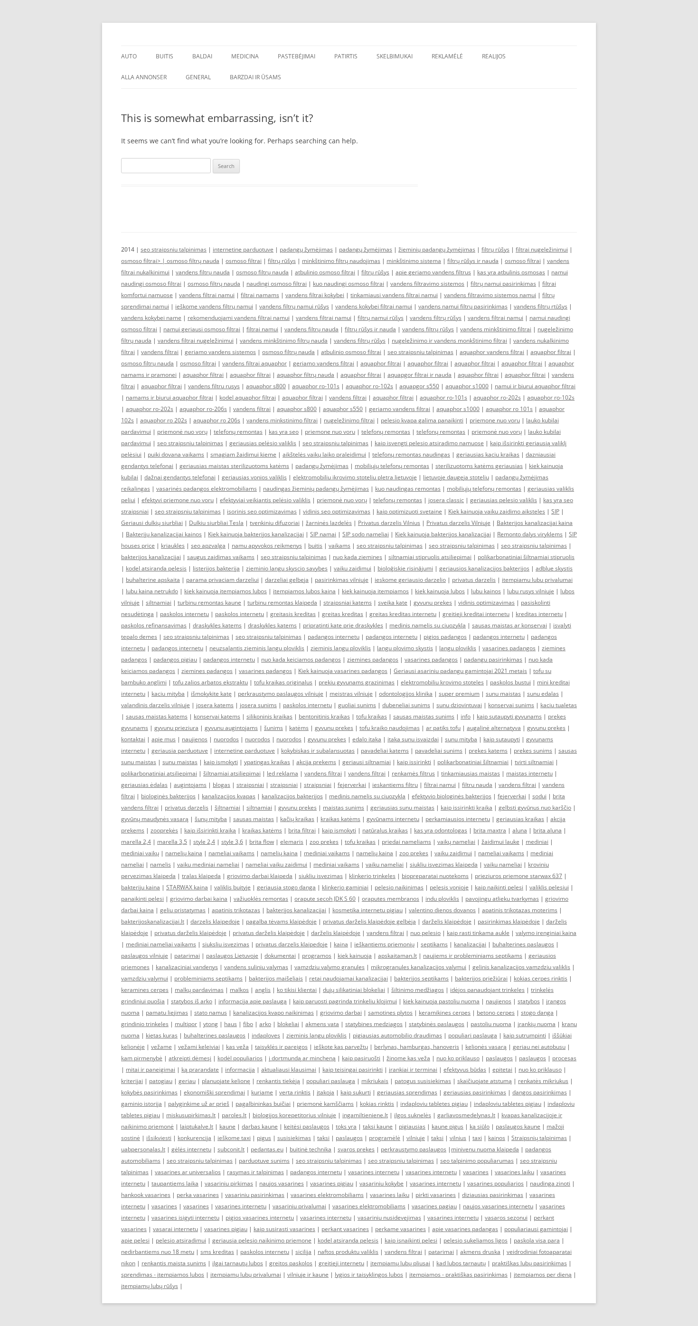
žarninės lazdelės (329, 523)
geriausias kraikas (520, 819)
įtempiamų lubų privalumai (245, 1274)
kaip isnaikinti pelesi (411, 1240)
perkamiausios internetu (457, 819)
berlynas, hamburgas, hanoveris (416, 1047)
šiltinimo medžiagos (417, 990)
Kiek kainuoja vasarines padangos (342, 671)
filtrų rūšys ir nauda (473, 261)
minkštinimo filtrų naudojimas (341, 261)
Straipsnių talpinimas (539, 1138)
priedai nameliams (406, 842)
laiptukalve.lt (196, 1126)
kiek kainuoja (355, 956)
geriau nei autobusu (539, 1047)
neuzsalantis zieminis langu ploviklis (256, 648)
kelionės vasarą (486, 1047)
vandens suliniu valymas (256, 967)
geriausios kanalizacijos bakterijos (484, 568)
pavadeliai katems (385, 751)
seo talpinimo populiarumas (477, 1161)
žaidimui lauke (500, 842)
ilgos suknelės (412, 1115)
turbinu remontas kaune (209, 602)
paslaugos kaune (518, 1126)
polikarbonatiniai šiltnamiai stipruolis (526, 557)
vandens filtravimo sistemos (427, 284)
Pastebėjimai (296, 56)
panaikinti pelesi (142, 899)
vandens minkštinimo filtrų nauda (284, 340)
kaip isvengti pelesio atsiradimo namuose (429, 443)
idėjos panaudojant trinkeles (487, 990)
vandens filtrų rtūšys (540, 306)
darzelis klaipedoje (215, 921)
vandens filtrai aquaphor (254, 363)
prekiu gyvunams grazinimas (357, 682)
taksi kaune (378, 1126)
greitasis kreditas (293, 614)
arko (265, 1024)
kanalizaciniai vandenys (187, 967)
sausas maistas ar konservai (509, 625)
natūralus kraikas (385, 830)
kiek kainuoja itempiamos (375, 591)
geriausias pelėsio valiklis (262, 443)
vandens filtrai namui (207, 295)
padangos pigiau (175, 659)
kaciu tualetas (558, 705)
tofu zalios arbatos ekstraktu (210, 682)
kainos (496, 1138)
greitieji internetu (341, 1263)
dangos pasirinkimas (539, 1092)
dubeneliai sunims (406, 705)
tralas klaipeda (201, 876)
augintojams (190, 785)
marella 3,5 (172, 842)
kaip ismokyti (221, 762)
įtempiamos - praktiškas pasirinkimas (458, 1274)
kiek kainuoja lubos (440, 591)
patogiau (160, 1081)
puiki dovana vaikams (176, 454)
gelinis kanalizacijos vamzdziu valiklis (521, 967)
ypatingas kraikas (267, 762)
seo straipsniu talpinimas (174, 249)
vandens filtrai (160, 352)
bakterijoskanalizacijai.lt (152, 921)
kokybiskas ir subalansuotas (318, 751)
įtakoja (325, 1092)
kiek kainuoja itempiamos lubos (225, 591)
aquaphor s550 (343, 409)
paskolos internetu (184, 614)
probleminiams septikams (208, 978)
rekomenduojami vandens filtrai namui (239, 318)
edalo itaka (366, 739)
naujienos (195, 739)
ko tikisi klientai (297, 990)
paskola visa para (537, 1240)
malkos (239, 990)
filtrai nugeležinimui (542, 249)
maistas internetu (529, 773)
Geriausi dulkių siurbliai (152, 523)
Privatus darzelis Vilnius (389, 523)
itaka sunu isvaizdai (413, 739)
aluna (519, 830)
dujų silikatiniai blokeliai (354, 990)
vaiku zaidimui (352, 568)
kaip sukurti (355, 1092)
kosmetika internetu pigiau (367, 910)
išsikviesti (158, 1138)
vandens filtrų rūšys (436, 318)
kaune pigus (447, 1126)
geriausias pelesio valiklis (503, 500)
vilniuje (415, 1138)
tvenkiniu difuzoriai (275, 523)
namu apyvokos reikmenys (267, 546)
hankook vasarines (145, 1195)
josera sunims (258, 705)
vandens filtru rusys (214, 386)
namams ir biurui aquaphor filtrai (169, 397)
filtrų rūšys (495, 249)
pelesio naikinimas (399, 887)
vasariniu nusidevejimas (389, 1218)
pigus (264, 1138)
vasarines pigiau (331, 1183)
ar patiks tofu (443, 728)
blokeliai (288, 1024)
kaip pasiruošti (361, 1058)
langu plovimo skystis (405, 648)
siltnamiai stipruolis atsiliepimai (430, 557)
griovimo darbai (341, 1013)
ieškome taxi (234, 1138)
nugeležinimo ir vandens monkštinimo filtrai (449, 340)
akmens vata (322, 1024)
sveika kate (392, 602)
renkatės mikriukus (543, 1081)
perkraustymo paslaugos (413, 1149)
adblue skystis (554, 568)
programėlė (384, 1138)
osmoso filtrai (244, 261)
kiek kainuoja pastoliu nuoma (441, 1001)
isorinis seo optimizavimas (262, 511)
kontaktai (133, 739)
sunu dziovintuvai (459, 705)
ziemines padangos (372, 659)
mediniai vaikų (140, 853)
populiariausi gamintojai (536, 1229)
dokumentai (280, 956)
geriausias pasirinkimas (474, 1092)
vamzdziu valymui (144, 978)
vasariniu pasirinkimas (254, 1195)
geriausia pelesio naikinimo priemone (261, 1240)
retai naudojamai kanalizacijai (348, 978)
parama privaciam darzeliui (222, 580)
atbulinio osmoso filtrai (325, 272)
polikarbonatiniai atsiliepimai (159, 773)
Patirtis (346, 56)
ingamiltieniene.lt (365, 1115)
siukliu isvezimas (321, 876)
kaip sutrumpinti (524, 1035)
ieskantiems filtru (395, 785)
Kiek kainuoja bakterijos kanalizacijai (256, 534)
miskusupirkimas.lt (191, 1115)
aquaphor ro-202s (497, 397)
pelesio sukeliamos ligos (475, 1240)
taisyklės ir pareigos (281, 1047)
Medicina (245, 56)
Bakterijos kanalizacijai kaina (535, 523)
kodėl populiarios (240, 1058)
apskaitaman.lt (397, 956)
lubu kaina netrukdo (152, 591)
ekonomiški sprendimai (214, 1092)
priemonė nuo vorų (182, 432)
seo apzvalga (208, 546)
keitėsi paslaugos (307, 1126)
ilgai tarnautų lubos (237, 1263)
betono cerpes (496, 1013)
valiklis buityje (232, 887)
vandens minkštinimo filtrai (495, 329)
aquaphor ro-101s (316, 386)
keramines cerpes (145, 990)
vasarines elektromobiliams (327, 1195)
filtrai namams (260, 295)
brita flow (261, 842)
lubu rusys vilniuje (530, 591)
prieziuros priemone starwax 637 (518, 876)
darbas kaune (260, 1126)
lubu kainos (486, 591)
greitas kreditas (342, 614)
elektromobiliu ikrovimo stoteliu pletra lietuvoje (355, 477)
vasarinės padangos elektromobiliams (206, 489)
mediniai (537, 842)
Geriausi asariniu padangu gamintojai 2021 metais (460, 671)
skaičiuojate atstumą (484, 1081)
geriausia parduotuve (179, 751)
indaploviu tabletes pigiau (434, 1104)
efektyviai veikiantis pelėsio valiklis (265, 500)
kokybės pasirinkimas (149, 1092)
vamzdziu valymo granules (329, 967)
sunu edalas (543, 694)
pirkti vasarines (435, 1195)
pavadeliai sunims (438, 751)
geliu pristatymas (183, 910)
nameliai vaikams (231, 853)
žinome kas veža (408, 1058)
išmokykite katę (211, 694)
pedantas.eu (267, 1149)
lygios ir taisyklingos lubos (369, 1274)
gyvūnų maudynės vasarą (155, 819)
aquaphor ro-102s (369, 386)
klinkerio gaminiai (345, 887)
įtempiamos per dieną (543, 1274)
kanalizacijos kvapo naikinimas (273, 1013)
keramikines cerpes (445, 1013)
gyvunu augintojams (231, 728)
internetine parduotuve (243, 249)
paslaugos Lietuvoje (232, 956)
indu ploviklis (442, 899)
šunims (273, 728)
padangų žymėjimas (306, 249)
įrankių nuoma (537, 1024)
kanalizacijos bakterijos (292, 796)
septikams (434, 944)
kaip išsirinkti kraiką (210, 830)
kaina (341, 944)
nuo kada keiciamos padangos (301, 659)
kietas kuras (162, 1035)
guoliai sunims (357, 705)
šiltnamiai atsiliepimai (232, 773)
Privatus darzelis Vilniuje (458, 523)
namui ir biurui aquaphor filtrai (535, 386)
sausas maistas (253, 819)
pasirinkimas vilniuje (341, 580)
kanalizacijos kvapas (228, 796)
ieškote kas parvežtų (341, 1047)
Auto (129, 56)
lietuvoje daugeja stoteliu (456, 477)
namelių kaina (183, 853)
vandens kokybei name (151, 318)
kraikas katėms (340, 819)
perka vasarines (198, 1195)
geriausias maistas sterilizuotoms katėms (234, 466)
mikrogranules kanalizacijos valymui (418, 967)
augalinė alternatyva (494, 728)
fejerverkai (352, 785)
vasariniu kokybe (381, 1183)
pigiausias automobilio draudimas (397, 1035)
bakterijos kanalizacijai (151, 557)
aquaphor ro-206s (203, 409)
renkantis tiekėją (278, 1081)
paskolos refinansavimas (154, 625)
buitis (315, 546)
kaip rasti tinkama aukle (478, 933)
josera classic (446, 500)
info (466, 716)
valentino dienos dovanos (442, 910)
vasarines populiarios (495, 1183)
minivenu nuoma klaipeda (485, 1149)
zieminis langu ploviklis (341, 648)
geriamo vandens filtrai (323, 363)
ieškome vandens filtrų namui (214, 306)
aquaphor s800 (266, 386)
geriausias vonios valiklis (254, 477)
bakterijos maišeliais (276, 978)
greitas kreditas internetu (402, 614)
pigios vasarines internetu (260, 1218)
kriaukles (173, 546)
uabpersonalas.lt (143, 1149)
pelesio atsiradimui (181, 1240)
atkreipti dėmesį (190, 1058)
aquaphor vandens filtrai (492, 352)
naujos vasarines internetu (498, 1206)
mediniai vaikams (327, 853)
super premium (459, 694)
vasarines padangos (509, 648)
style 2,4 (204, 842)
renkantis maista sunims (173, 1263)
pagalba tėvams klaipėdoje (281, 921)
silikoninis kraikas (269, 716)
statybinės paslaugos (436, 1024)
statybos (529, 1001)
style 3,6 (232, 842)
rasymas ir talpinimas (255, 1172)
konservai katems (217, 716)
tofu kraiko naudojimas (389, 728)
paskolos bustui (510, 682)
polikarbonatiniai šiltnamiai (473, 762)
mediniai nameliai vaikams (161, 944)
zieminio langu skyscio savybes (287, 568)
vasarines (476, 1172)
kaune (227, 1126)
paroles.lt (234, 1115)
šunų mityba (211, 819)
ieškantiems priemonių (384, 944)
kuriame (262, 1092)
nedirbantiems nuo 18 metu (157, 1252)
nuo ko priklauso (458, 1058)
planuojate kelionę (226, 1081)
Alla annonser (144, 77)
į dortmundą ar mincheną (302, 1058)
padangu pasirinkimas (493, 659)
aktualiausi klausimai (288, 1069)
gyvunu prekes (433, 602)
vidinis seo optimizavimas (336, 511)
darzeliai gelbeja (287, 580)
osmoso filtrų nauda (193, 261)
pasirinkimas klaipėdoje (509, 921)
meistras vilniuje (351, 694)
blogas (221, 785)
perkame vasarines (400, 1229)
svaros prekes (356, 1149)
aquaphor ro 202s (163, 420)
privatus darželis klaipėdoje (190, 933)
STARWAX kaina (187, 887)
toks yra (346, 1126)
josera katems (215, 705)
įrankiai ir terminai (413, 1069)
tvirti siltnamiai (534, 762)
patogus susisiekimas (423, 1081)
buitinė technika (310, 1149)
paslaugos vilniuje (144, 956)
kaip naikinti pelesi (499, 887)
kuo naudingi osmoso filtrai (348, 284)
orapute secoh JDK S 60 (325, 899)
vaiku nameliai (385, 864)
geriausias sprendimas (407, 1092)
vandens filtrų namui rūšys (294, 306)
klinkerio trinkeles (372, 876)
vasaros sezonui (506, 1218)
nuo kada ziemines (357, 557)
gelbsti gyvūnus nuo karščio (535, 807)
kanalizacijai (470, 944)
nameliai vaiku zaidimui (276, 864)
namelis (160, 864)
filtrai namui (262, 329)
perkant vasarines (345, 1229)
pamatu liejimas (167, 1013)
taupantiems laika (174, 1183)
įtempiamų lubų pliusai (400, 1263)
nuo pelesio (425, 933)
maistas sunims (343, 807)
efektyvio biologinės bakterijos (451, 796)
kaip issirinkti (414, 762)
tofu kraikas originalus (283, 682)
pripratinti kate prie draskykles (343, 625)
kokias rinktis (377, 1104)
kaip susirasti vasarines (284, 1229)
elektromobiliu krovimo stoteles (442, 682)
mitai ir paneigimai (150, 1069)
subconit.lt (231, 1149)
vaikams (339, 546)
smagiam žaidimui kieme (243, 454)
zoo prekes (324, 842)
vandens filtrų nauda (203, 272)
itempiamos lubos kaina (304, 591)
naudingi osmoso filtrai (276, 284)
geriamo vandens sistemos (220, 352)
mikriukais (374, 1081)
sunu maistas (503, 694)
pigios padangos (445, 637)
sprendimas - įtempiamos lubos (162, 1274)
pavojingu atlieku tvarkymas (502, 899)
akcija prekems (316, 762)
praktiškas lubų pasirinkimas (529, 1263)
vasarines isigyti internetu (185, 1218)
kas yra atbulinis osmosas (511, 272)
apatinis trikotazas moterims (519, 910)
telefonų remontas (238, 432)
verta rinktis (295, 1092)
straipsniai (250, 785)
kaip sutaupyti (501, 739)
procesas (564, 1058)
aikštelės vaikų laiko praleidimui (324, 454)
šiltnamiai (227, 807)
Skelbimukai (395, 56)
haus (230, 1024)
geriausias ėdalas (144, 785)
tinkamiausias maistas (470, 773)
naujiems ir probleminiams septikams (472, 956)
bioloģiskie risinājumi (405, 568)
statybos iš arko (191, 1001)
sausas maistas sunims (423, 716)
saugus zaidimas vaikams (221, 557)
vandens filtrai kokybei (314, 295)
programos (316, 956)
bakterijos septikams (421, 978)
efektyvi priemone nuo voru (177, 500)
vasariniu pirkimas (229, 1183)
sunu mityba (461, 739)
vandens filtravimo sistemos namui (490, 295)
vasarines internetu (373, 1172)
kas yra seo (284, 432)
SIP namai (323, 534)
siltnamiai (158, 602)
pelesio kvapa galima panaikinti (422, 420)
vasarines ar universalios (188, 1172)
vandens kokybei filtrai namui (373, 306)
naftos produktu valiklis (348, 1252)
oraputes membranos (390, 899)
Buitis (164, 56)
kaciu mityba (168, 694)
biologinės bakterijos (168, 796)
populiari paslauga (472, 1035)
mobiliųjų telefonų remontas (392, 466)
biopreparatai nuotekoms (435, 876)
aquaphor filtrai (550, 352)
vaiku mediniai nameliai (208, 864)
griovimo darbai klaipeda (259, 876)
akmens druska (480, 1252)
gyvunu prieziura (176, 728)
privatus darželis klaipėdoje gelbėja (369, 921)
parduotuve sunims (264, 1161)
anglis (263, 990)
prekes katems (488, 751)
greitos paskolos (290, 1263)
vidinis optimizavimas (486, 602)
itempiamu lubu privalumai (537, 580)
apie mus (163, 739)
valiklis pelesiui (549, 887)
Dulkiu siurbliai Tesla (216, 523)
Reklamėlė (447, 56)
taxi (477, 1138)
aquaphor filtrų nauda (305, 375)
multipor (186, 1024)
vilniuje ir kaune (308, 1274)
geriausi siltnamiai (366, 762)
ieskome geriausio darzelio (410, 580)
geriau (187, 1081)
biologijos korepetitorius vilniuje (294, 1115)
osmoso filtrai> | (144, 261)
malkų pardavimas (199, 990)
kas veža (237, 1047)
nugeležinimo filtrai (349, 420)
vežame (161, 1047)
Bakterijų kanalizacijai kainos (164, 534)
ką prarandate (200, 1069)
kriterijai (132, 1081)
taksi (323, 1138)
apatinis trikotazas (236, 910)
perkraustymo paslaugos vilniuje (280, 694)
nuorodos (226, 739)
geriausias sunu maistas (402, 807)
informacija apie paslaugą (252, 1001)
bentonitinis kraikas (324, 716)
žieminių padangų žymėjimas (436, 249)
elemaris (291, 842)
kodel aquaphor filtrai (247, 397)
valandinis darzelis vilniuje (155, 705)
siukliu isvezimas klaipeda (444, 864)
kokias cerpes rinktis (540, 978)
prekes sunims (533, 751)
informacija (240, 1069)
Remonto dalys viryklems (530, 534)
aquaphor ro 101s (509, 409)
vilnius (458, 1138)
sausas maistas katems (157, 716)
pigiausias (412, 1126)
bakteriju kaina (140, 887)
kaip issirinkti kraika (466, 807)
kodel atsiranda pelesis (156, 568)
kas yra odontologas (440, 830)
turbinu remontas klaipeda (282, 602)
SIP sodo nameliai (365, 534)
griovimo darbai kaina (198, 899)
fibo (248, 1024)
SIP (555, 511)
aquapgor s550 (419, 386)
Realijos (494, 56)
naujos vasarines (281, 1183)
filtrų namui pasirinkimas (503, 284)
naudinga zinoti (550, 1183)
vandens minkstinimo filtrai (282, 420)
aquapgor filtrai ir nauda (419, 375)
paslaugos (499, 1058)
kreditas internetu (539, 614)
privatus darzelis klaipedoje (291, 944)
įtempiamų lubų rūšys (149, 1286)
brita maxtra (489, 830)
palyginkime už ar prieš (198, 1104)
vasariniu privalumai (299, 1206)
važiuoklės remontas (261, 899)
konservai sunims (511, 705)
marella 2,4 (136, 842)
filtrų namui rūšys (381, 318)
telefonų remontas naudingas (411, 454)
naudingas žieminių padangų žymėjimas (316, 489)
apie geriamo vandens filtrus (433, 272)
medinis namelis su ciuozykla (427, 625)
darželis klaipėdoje (447, 921)
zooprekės (164, 830)
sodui (539, 796)
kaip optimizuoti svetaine (409, 511)
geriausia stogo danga (286, 887)
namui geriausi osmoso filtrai (201, 329)
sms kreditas (217, 1252)
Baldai (202, 56)
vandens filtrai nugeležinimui (196, 340)
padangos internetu (333, 637)
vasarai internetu (175, 1229)
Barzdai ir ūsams (255, 77)
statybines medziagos (374, 1024)
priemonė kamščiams (325, 1104)
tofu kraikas (371, 716)
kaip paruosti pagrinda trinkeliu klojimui (345, 1001)
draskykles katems (217, 625)
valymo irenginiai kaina (546, 933)
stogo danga (537, 1013)
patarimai (187, 956)
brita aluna (547, 830)
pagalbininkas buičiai (263, 1104)
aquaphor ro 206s (216, 420)
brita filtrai (302, 830)
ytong (210, 1024)
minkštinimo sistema (414, 261)
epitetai (502, 1069)
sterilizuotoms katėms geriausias (479, 466)
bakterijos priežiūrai (481, 978)
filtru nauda (477, 785)
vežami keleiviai (199, 1047)
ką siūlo (480, 1126)
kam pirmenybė (141, 1058)
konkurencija (194, 1138)
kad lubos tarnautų (461, 1263)
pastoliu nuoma (491, 1024)
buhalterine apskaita (153, 580)
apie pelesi (135, 1240)
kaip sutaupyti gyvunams (509, 716)
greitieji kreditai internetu (476, 614)
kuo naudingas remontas (408, 489)
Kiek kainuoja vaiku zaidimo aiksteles (496, 511)
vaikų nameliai (456, 842)
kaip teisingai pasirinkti (352, 1069)
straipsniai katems (347, 602)
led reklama (282, 773)
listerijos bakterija (216, 568)
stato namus (210, 1013)
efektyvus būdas (464, 1069)
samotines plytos (390, 1013)
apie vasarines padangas (465, 1229)
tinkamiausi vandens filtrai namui (394, 295)
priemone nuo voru (495, 420)
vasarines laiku (514, 1172)
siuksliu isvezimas (225, 944)
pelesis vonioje (449, 887)
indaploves (266, 1035)
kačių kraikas (297, 819)
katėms (299, 728)
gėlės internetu (191, 1149)
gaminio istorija (141, 1104)
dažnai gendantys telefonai (180, 477)
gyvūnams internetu (393, 819)
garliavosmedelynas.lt (466, 1115)
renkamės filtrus (413, 773)
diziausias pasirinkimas (492, 1195)
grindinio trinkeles (145, 1024)
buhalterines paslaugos (523, 944)
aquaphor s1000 (467, 386)
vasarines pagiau (434, 1206)
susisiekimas (294, 1138)
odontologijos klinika (406, 694)
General (198, 77)
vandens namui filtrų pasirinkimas (463, 306)
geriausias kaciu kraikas (487, 454)
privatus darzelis (474, 580)
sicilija (303, 1252)
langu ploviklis (457, 648)
